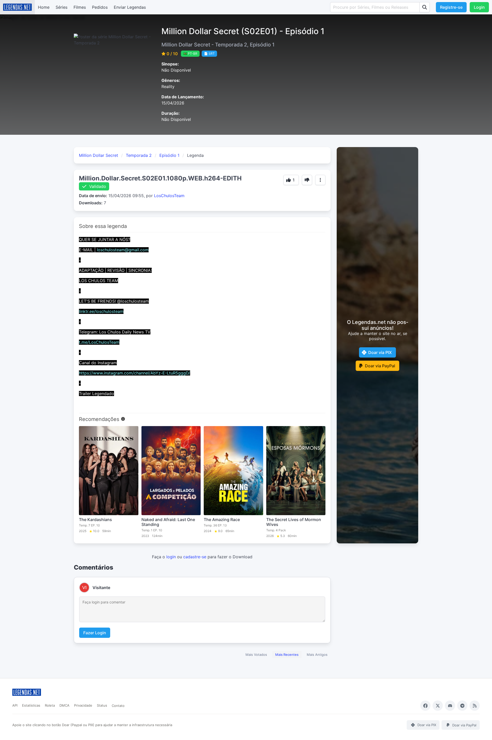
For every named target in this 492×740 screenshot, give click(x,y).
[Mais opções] (320, 180)
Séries (61, 7)
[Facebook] (425, 705)
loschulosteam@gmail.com (123, 249)
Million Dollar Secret (98, 155)
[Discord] (450, 705)
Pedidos (100, 7)
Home (43, 7)
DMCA (64, 705)
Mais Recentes (287, 654)
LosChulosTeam (169, 195)
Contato (118, 706)
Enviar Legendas (130, 7)
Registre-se (451, 7)
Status (102, 705)
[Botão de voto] (307, 180)
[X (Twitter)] (438, 705)
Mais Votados (256, 654)
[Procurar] (424, 7)
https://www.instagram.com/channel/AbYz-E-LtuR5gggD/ (134, 373)
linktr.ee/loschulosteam (101, 311)
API (14, 705)
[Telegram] (462, 705)
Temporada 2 (139, 155)
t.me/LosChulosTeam (99, 342)
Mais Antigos (317, 654)
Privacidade (83, 705)
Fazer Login (94, 632)
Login (479, 7)
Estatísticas (31, 705)
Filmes (80, 7)
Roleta (50, 705)
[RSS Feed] (474, 705)
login (171, 556)
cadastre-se (194, 556)
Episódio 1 (169, 155)
